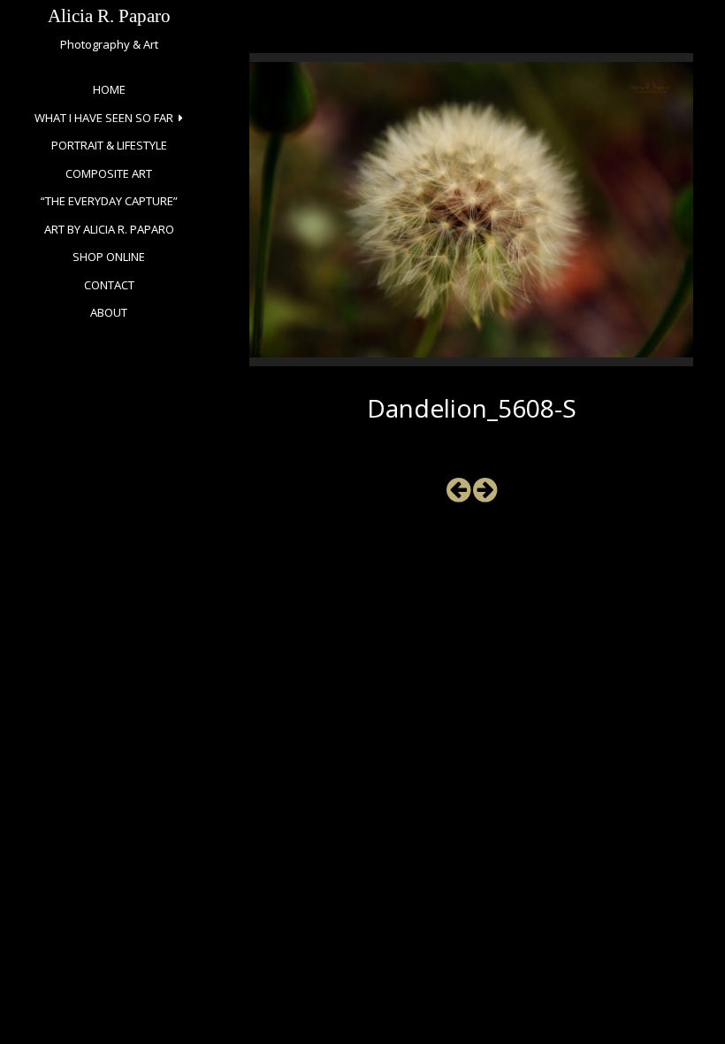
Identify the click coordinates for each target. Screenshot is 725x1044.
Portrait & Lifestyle (109, 145)
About (108, 312)
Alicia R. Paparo (109, 15)
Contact (109, 285)
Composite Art (108, 173)
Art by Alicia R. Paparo (109, 229)
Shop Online (108, 257)
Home (109, 89)
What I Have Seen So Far (103, 118)
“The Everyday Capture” (109, 201)
